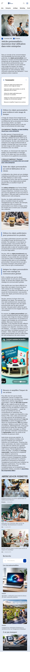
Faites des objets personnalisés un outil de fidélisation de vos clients (14, 89)
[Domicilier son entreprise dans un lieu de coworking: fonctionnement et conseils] (15, 513)
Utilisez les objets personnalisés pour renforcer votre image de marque (13, 85)
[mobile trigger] (2, 3)
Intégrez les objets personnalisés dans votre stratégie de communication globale (14, 98)
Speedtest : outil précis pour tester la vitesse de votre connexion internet (14, 596)
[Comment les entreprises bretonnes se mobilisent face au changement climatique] (15, 612)
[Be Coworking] (10, 3)
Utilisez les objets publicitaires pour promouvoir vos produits (12, 94)
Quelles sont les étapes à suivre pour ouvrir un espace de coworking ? (14, 549)
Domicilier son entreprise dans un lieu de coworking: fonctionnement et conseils (12, 524)
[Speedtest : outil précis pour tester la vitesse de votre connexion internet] (15, 580)
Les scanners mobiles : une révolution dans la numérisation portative (14, 645)
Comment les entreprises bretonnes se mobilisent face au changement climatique (14, 628)
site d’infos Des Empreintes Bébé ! (15, 470)
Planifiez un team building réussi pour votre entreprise (14, 130)
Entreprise (17, 38)
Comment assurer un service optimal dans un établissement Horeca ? (13, 499)
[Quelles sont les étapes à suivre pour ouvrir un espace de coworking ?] (15, 538)
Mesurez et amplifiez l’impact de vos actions (15, 102)
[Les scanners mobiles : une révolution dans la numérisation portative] (15, 643)
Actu (2, 527)
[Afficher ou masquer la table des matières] (20, 80)
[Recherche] (24, 3)
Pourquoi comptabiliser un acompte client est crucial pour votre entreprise (14, 161)
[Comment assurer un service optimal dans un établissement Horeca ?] (15, 488)
